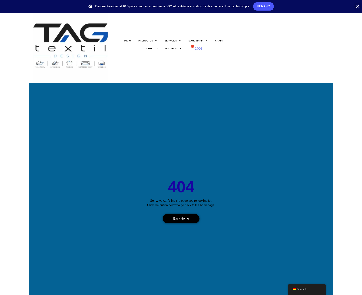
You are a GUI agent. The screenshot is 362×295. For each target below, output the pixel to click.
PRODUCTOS (145, 40)
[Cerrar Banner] (358, 6)
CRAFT (219, 40)
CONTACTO (151, 48)
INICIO (127, 40)
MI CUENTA (171, 48)
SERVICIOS (171, 40)
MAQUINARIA (196, 40)
